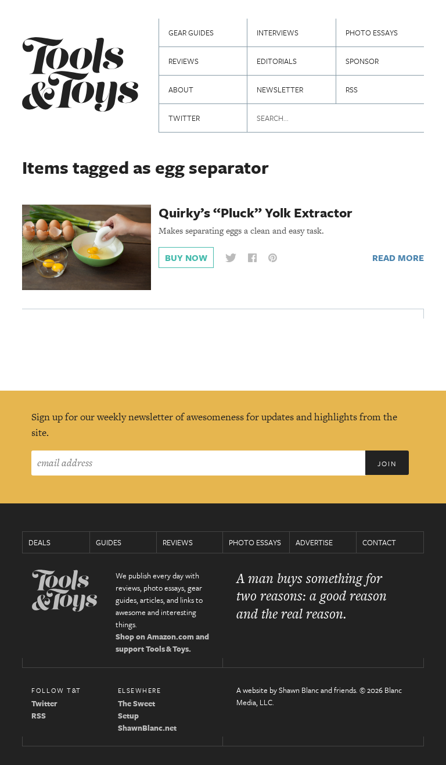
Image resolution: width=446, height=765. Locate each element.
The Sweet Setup (136, 709)
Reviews (183, 61)
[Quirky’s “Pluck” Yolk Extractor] (86, 246)
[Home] (80, 76)
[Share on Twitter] (230, 257)
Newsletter (280, 89)
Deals (39, 542)
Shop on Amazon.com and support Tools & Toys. (162, 643)
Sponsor (362, 61)
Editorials (277, 61)
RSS (352, 89)
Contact (379, 542)
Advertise (314, 542)
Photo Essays (372, 32)
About (180, 89)
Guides (108, 542)
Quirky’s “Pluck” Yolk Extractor (256, 212)
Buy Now (186, 257)
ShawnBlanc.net (147, 728)
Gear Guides (191, 32)
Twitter (184, 118)
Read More (398, 257)
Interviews (277, 32)
